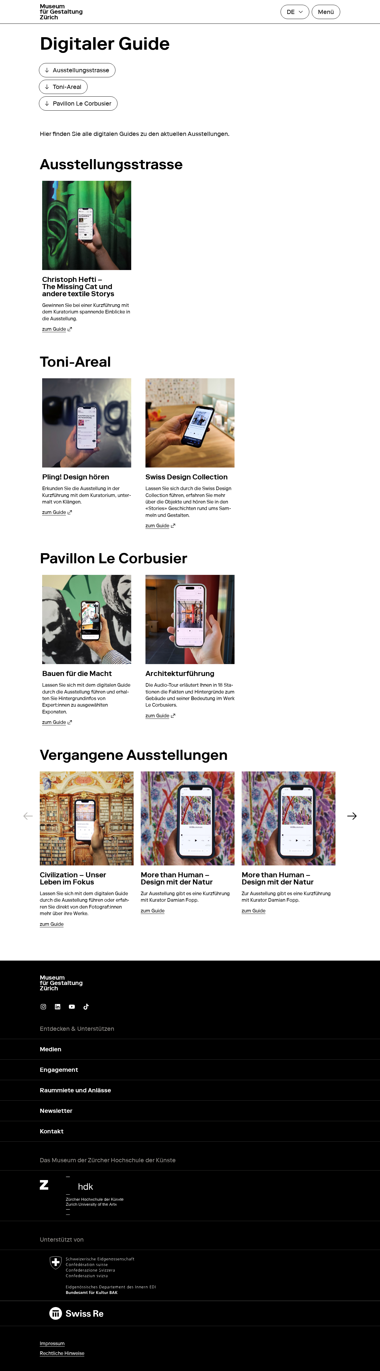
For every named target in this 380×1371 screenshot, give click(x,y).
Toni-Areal (66, 88)
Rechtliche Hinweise (62, 1353)
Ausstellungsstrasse (80, 72)
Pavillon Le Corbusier (81, 105)
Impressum (52, 1343)
